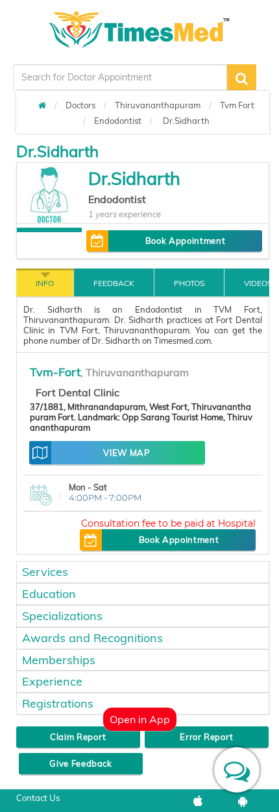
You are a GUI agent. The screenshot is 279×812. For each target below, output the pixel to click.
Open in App (140, 719)
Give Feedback (80, 763)
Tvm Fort (237, 105)
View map (126, 453)
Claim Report (78, 737)
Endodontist (117, 120)
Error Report (207, 737)
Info (45, 283)
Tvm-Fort (55, 371)
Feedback (113, 283)
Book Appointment (185, 240)
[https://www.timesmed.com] (42, 105)
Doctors (80, 105)
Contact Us (38, 798)
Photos (189, 283)
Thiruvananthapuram (157, 105)
